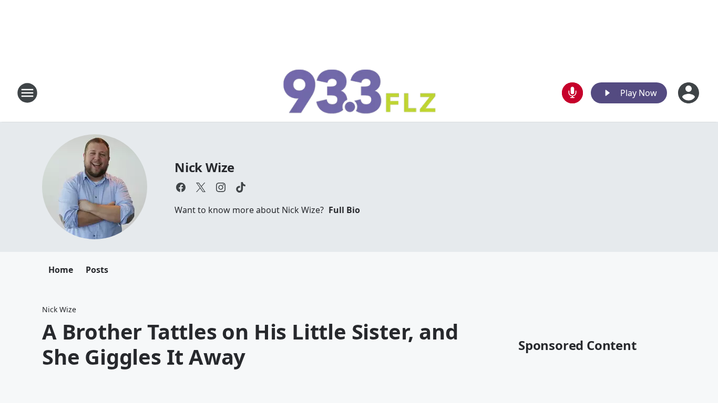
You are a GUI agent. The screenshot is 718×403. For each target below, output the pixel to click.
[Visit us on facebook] (181, 187)
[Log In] (689, 92)
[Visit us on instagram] (220, 187)
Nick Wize (204, 167)
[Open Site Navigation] (27, 92)
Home (60, 269)
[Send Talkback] (572, 92)
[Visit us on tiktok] (240, 187)
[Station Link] (359, 92)
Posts (97, 269)
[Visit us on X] (200, 187)
